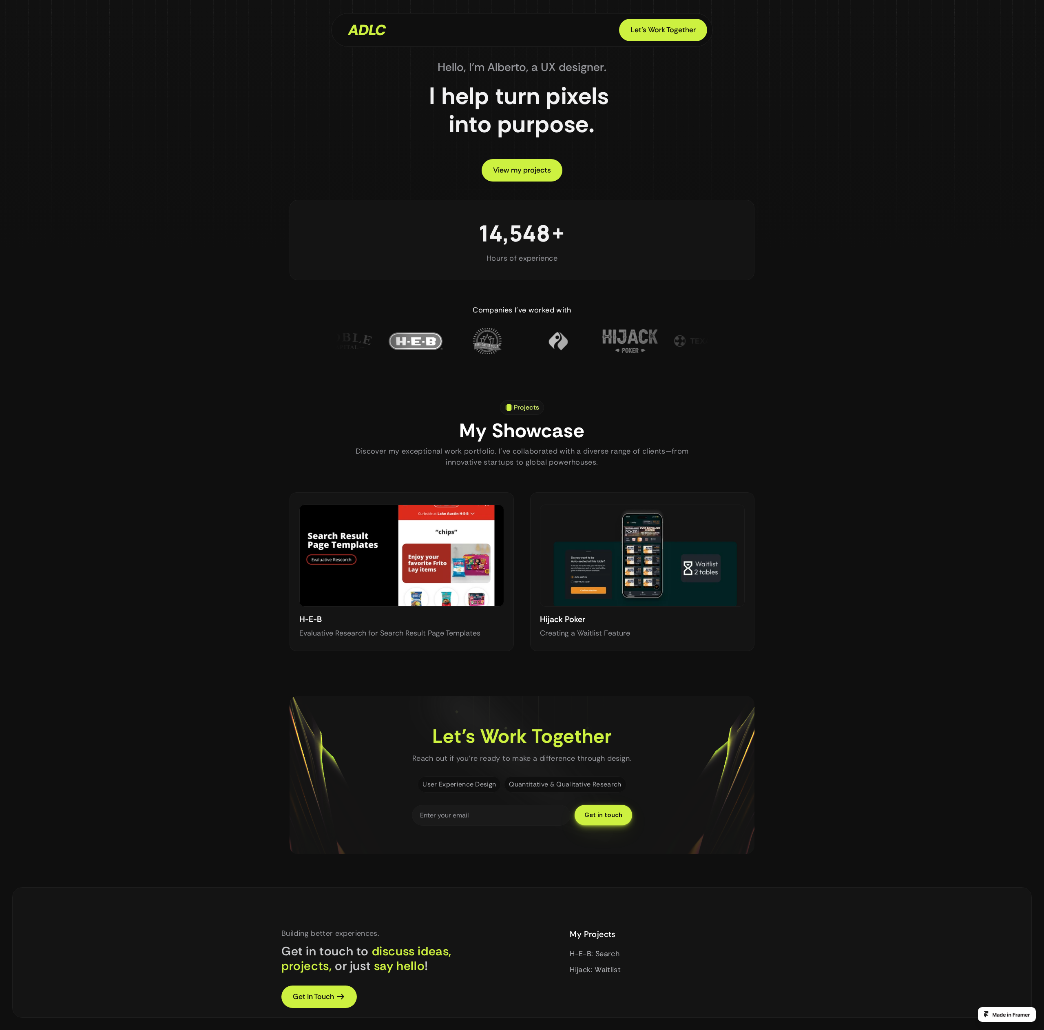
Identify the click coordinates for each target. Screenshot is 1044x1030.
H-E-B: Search (594, 954)
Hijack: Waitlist (595, 970)
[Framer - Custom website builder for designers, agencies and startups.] (1007, 1014)
